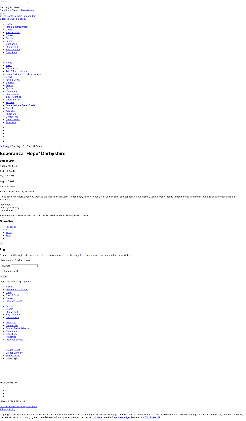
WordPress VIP (152, 417)
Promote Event (14, 300)
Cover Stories (13, 99)
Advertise (11, 111)
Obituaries (11, 43)
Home (9, 62)
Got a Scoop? (18, 18)
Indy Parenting (13, 49)
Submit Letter (13, 355)
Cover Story (12, 317)
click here (97, 417)
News (9, 23)
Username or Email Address (15, 260)
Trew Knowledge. (121, 417)
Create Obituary (14, 352)
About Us (11, 113)
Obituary (5, 146)
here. (28, 281)
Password (5, 265)
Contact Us (12, 116)
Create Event (13, 119)
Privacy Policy (7, 409)
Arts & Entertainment (17, 26)
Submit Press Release (17, 328)
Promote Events (14, 339)
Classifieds (11, 52)
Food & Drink (13, 32)
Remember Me (11, 271)
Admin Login (12, 359)
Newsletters (27, 10)
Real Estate (12, 46)
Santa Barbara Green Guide (20, 105)
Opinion (10, 35)
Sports (9, 41)
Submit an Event (9, 10)
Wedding (10, 102)
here (82, 255)
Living (9, 29)
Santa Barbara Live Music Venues (23, 74)
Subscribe (5, 18)
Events (9, 38)
